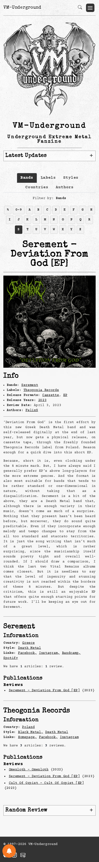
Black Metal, (30, 732)
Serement (29, 385)
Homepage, (27, 737)
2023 (42, 400)
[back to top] (89, 827)
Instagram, (49, 653)
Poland (28, 727)
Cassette (50, 395)
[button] (90, 8)
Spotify (10, 658)
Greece (28, 643)
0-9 (18, 210)
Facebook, (27, 653)
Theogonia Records (41, 390)
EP (65, 395)
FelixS (31, 410)
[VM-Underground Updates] (9, 851)
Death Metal (29, 648)
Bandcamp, (71, 653)
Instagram (69, 737)
